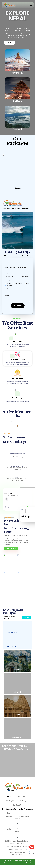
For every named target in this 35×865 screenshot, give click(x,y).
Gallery (23, 800)
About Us (21, 796)
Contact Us (17, 805)
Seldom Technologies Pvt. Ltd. (22, 863)
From (5, 274)
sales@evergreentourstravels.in (17, 849)
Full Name (7, 261)
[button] (30, 5)
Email (6, 289)
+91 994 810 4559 (20, 852)
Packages (10, 800)
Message (7, 295)
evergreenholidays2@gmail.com (19, 846)
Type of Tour (8, 280)
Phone (20, 261)
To (21, 274)
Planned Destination (10, 267)
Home (9, 796)
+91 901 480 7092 (17, 855)
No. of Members (23, 267)
